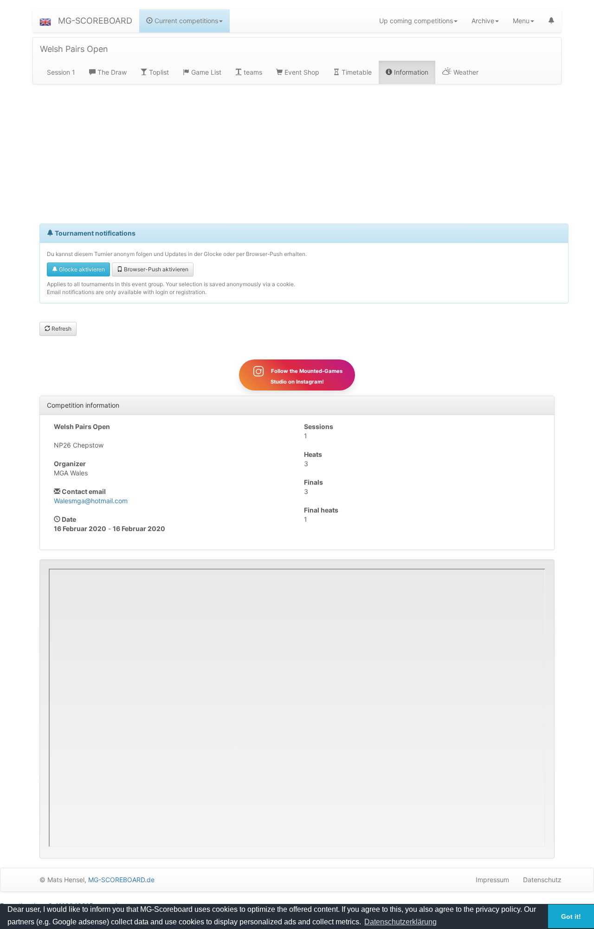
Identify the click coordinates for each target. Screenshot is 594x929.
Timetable (356, 72)
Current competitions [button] (185, 21)
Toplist (158, 72)
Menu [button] (521, 21)
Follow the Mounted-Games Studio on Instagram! (306, 376)
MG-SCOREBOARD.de (121, 880)
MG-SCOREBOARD (95, 21)
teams (252, 72)
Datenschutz (542, 880)
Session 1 (61, 72)
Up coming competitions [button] (416, 21)
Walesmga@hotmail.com (91, 501)
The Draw (111, 72)
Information (410, 72)
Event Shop (301, 72)
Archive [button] (482, 21)
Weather (465, 72)
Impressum (492, 880)
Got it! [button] (571, 916)
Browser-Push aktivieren (155, 269)
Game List (205, 72)
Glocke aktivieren (81, 269)
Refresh (60, 328)
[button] (45, 20)
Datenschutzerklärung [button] (400, 922)
